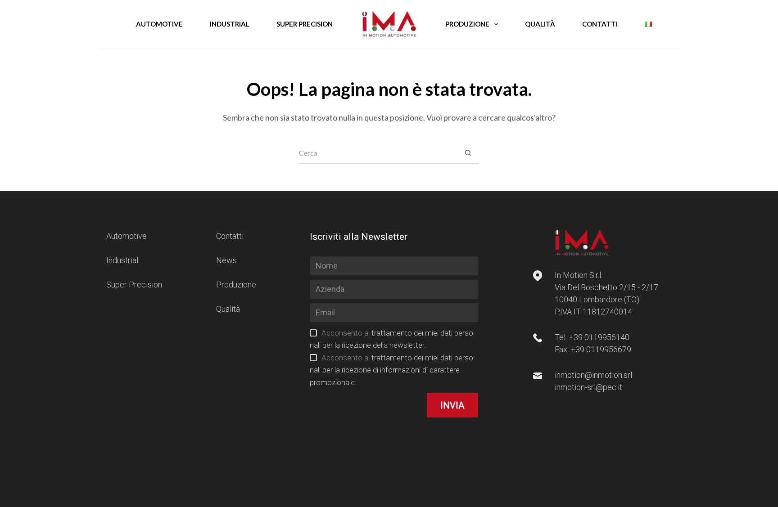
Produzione (467, 24)
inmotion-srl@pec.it (588, 387)
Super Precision (304, 24)
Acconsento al (392, 370)
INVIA (452, 405)
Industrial (229, 24)
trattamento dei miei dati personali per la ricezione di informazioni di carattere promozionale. (392, 370)
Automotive (159, 24)
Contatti (600, 24)
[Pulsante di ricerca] (468, 153)
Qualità (540, 24)
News (226, 260)
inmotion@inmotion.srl (593, 375)
